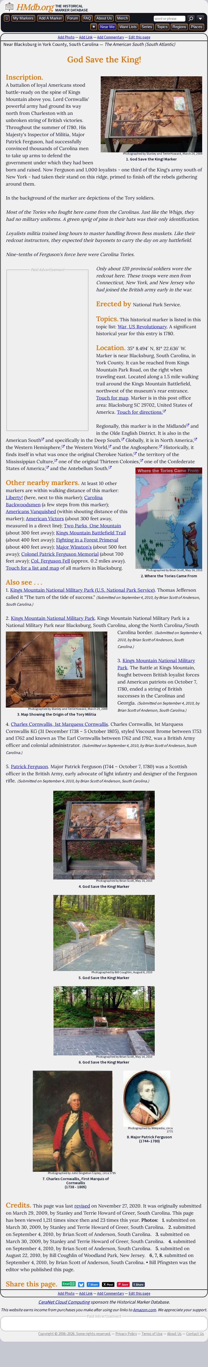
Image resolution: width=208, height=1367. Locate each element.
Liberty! (14, 497)
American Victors (45, 518)
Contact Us (195, 1333)
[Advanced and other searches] (200, 18)
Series (147, 27)
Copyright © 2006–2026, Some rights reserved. (74, 1333)
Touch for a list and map (32, 568)
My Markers (23, 18)
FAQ (87, 18)
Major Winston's (74, 547)
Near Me (107, 27)
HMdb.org (34, 7)
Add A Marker (50, 18)
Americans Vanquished (31, 511)
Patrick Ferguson (29, 766)
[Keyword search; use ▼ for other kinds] (191, 18)
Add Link (86, 37)
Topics (162, 27)
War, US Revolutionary (142, 326)
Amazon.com (144, 1309)
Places (196, 27)
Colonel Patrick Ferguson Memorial (60, 554)
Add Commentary (110, 37)
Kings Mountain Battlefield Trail (91, 533)
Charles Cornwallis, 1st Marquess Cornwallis (59, 724)
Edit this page (139, 37)
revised (82, 1206)
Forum (72, 18)
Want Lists (128, 27)
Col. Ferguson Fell (50, 561)
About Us (104, 18)
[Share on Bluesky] (81, 1284)
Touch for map (112, 398)
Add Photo (66, 37)
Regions (179, 27)
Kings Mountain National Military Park (53, 618)
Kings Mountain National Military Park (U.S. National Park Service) (82, 590)
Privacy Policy (126, 1333)
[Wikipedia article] (187, 426)
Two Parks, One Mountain (92, 526)
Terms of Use (152, 1333)
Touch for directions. (140, 412)
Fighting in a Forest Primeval (87, 540)
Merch (122, 18)
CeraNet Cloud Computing (64, 1302)
